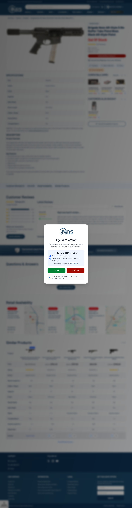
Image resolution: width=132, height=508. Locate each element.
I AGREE (56, 270)
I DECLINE (75, 270)
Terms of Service (73, 263)
